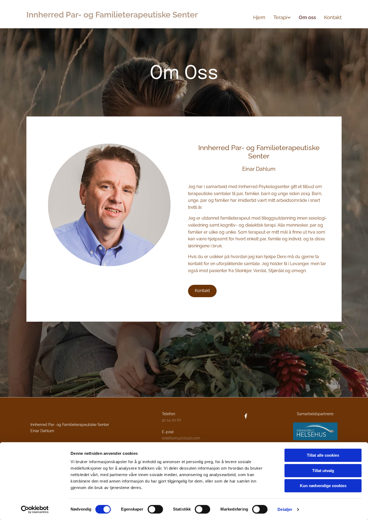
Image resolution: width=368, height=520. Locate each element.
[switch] (155, 509)
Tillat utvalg (323, 470)
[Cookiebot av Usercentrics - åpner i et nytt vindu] (34, 509)
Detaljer (284, 509)
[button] (202, 291)
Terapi (280, 17)
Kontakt (333, 17)
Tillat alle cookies (323, 455)
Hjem (259, 17)
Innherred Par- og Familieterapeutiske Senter (112, 14)
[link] (278, 17)
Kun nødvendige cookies (323, 485)
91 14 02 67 (171, 420)
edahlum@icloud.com (181, 438)
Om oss (307, 17)
